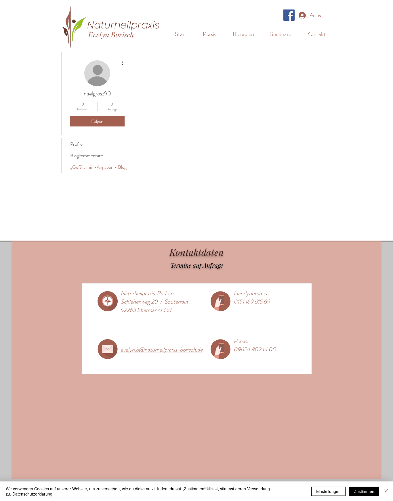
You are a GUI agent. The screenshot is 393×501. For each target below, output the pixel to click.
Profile (76, 144)
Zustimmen (364, 491)
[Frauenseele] (289, 15)
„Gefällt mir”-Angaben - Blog (98, 167)
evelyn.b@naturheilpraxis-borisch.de (162, 349)
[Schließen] (386, 491)
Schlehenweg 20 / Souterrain (154, 301)
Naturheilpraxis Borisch (147, 293)
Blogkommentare (86, 155)
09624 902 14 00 (255, 349)
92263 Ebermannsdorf (146, 310)
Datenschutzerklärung (32, 494)
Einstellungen (328, 491)
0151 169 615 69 (252, 301)
